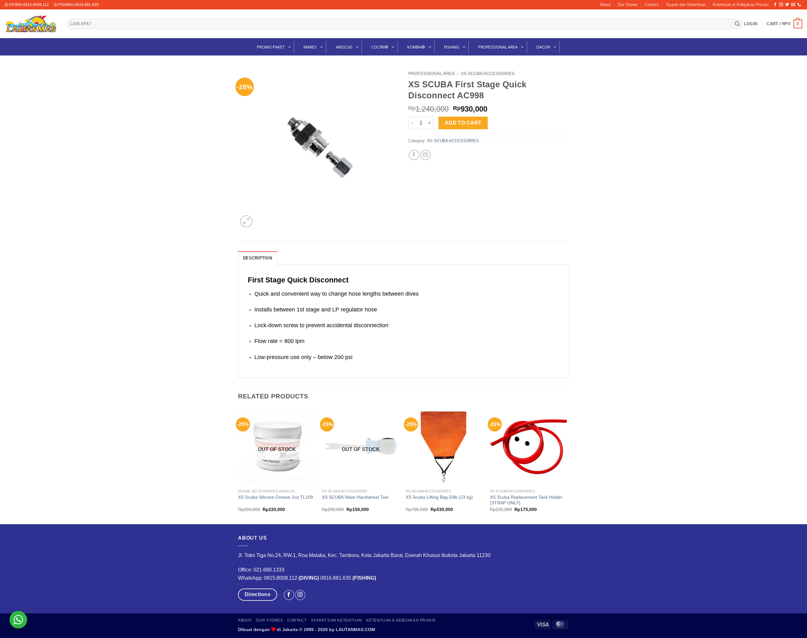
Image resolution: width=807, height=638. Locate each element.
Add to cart (463, 122)
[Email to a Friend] (425, 155)
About (605, 4)
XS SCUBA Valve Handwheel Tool (355, 497)
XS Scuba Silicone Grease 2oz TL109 (275, 497)
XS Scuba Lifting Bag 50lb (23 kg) (439, 497)
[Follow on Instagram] (781, 5)
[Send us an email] (793, 5)
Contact (652, 4)
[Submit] (737, 24)
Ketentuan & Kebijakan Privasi (741, 4)
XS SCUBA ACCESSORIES (487, 73)
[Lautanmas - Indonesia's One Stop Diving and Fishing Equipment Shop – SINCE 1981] (31, 24)
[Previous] (238, 465)
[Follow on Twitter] (787, 5)
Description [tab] (257, 258)
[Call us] (799, 5)
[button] (750, 24)
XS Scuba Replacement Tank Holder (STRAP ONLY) (526, 500)
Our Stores (628, 4)
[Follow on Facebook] (775, 5)
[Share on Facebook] (414, 155)
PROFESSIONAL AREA (431, 73)
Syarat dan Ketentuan (686, 4)
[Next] (567, 465)
